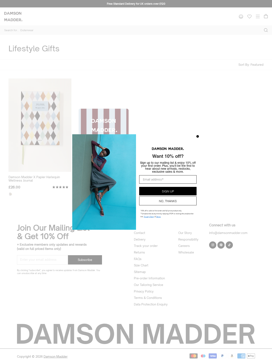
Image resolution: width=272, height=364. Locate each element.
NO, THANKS (168, 201)
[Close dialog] (198, 136)
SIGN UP (168, 191)
